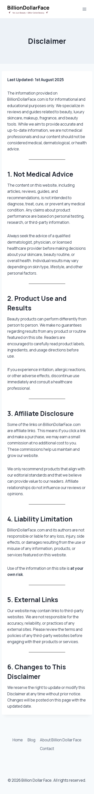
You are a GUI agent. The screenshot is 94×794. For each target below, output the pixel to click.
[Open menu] (84, 9)
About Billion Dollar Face (60, 739)
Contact (47, 748)
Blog (31, 739)
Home (18, 739)
